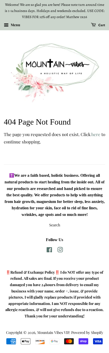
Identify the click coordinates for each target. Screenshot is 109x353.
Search (54, 224)
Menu (15, 25)
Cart (101, 25)
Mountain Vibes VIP (53, 332)
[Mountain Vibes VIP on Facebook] (49, 250)
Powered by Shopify (87, 332)
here (95, 134)
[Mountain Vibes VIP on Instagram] (60, 250)
